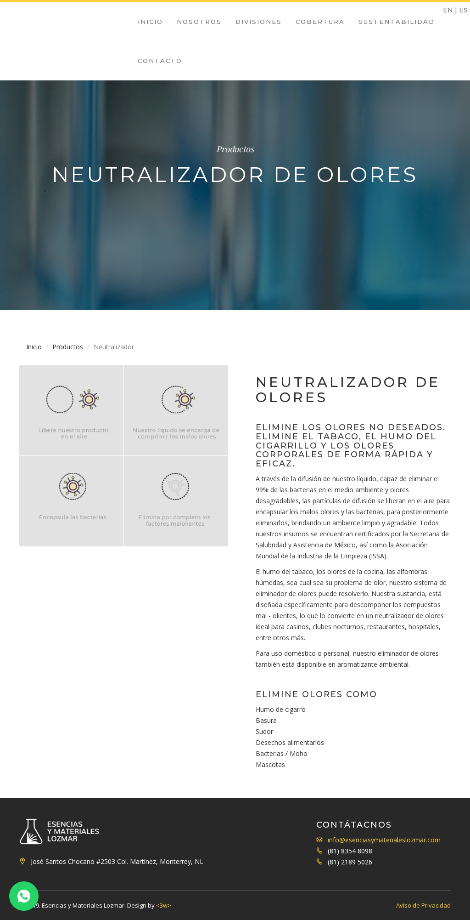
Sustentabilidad (396, 21)
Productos (67, 346)
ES (463, 10)
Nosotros (199, 21)
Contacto (160, 60)
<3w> (163, 905)
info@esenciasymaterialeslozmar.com (384, 839)
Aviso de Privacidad (423, 905)
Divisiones (258, 21)
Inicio (150, 21)
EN (448, 10)
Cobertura (320, 21)
